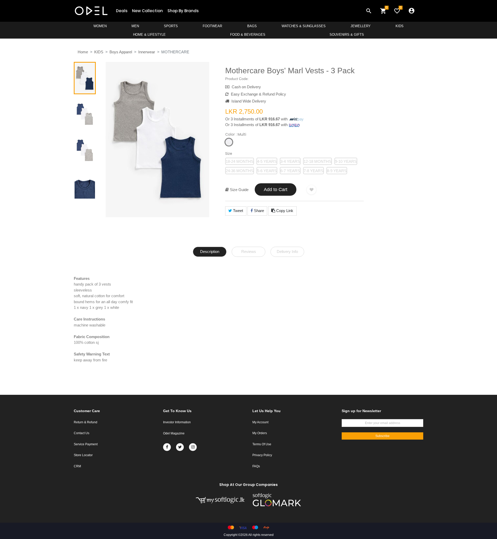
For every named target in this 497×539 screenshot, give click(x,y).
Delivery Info (287, 251)
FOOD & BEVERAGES (247, 35)
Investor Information (177, 422)
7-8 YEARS (313, 171)
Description (209, 251)
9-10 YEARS (346, 161)
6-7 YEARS (290, 171)
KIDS (400, 26)
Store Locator (83, 455)
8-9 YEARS (337, 171)
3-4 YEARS (290, 161)
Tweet (237, 210)
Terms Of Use (261, 444)
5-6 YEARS (267, 171)
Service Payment (86, 444)
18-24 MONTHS (239, 161)
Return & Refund (85, 422)
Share (258, 210)
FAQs (256, 466)
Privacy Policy (262, 455)
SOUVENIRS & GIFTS (347, 35)
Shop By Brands (183, 10)
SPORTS (171, 26)
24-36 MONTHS (239, 171)
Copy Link (284, 210)
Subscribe (382, 436)
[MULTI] (228, 142)
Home (83, 52)
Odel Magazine (174, 433)
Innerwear (146, 52)
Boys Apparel (120, 52)
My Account (260, 422)
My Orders (259, 433)
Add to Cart (275, 189)
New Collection (147, 10)
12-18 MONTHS (317, 161)
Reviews (248, 251)
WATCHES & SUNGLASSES (304, 26)
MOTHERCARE (175, 52)
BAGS (252, 26)
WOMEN (100, 26)
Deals (121, 10)
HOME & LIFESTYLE (149, 35)
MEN (135, 26)
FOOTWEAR (212, 26)
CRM (77, 466)
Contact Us (81, 433)
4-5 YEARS (267, 161)
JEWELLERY (360, 26)
